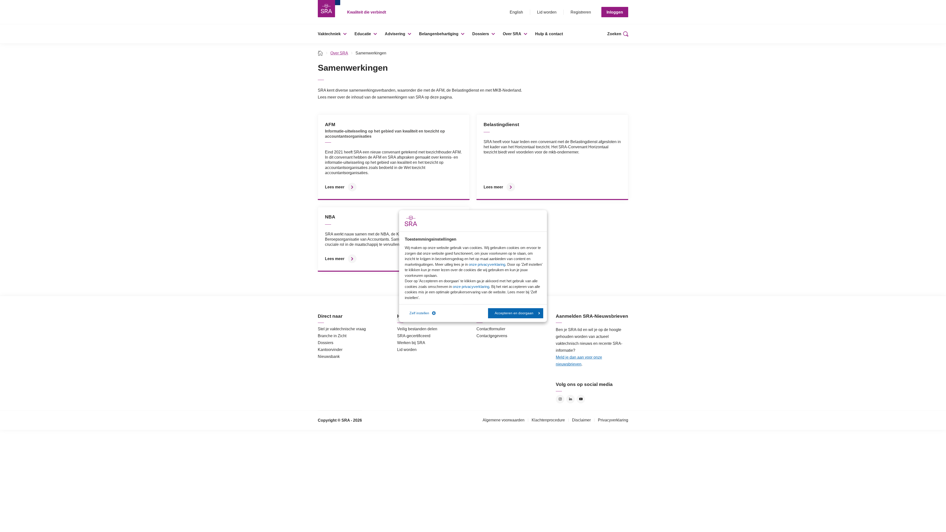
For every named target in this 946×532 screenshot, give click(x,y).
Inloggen (615, 12)
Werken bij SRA (411, 343)
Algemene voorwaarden (503, 420)
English (516, 12)
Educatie (363, 34)
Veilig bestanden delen (417, 329)
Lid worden (547, 12)
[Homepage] (326, 8)
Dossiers (480, 34)
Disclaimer (581, 420)
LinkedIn (570, 399)
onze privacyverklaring (487, 264)
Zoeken (614, 34)
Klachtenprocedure (548, 420)
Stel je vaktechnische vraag (342, 329)
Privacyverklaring (613, 420)
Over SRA (512, 34)
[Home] (320, 53)
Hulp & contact (549, 34)
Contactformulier (490, 329)
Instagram (560, 399)
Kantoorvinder (330, 350)
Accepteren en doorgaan (514, 313)
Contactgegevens (491, 336)
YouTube (580, 399)
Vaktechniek (329, 34)
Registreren (581, 12)
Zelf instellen (419, 313)
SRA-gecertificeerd (413, 336)
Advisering (395, 34)
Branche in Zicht (332, 336)
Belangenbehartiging (438, 34)
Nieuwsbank (329, 356)
